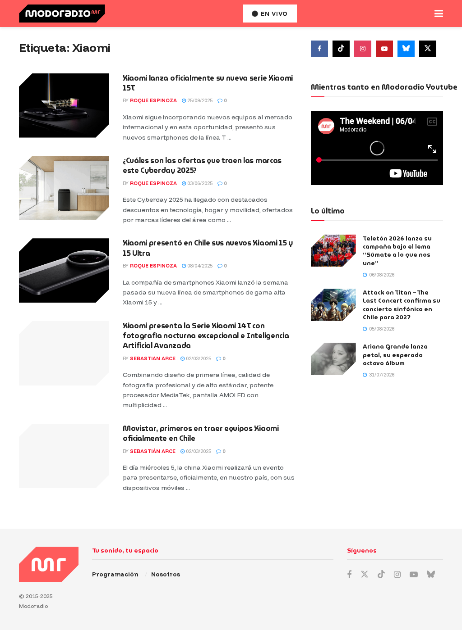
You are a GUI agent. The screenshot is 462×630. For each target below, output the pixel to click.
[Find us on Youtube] (384, 49)
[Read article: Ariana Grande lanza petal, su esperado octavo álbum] (333, 359)
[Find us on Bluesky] (406, 49)
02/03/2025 (198, 358)
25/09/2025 (199, 100)
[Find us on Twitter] (427, 49)
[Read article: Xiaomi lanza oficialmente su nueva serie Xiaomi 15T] (64, 105)
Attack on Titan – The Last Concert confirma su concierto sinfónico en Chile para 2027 (401, 305)
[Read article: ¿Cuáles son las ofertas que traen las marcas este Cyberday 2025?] (64, 188)
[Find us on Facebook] (319, 49)
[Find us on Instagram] (362, 49)
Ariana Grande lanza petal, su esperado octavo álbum (395, 354)
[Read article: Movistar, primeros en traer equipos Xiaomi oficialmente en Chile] (64, 456)
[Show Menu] (438, 13)
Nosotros (165, 574)
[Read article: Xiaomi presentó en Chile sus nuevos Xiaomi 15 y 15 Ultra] (64, 270)
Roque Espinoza (153, 100)
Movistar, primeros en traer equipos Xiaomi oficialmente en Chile (201, 433)
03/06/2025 (199, 183)
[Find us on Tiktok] (341, 49)
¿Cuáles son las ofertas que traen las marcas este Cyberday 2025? (202, 165)
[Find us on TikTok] (381, 574)
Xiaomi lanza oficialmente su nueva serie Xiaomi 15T (208, 83)
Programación (115, 574)
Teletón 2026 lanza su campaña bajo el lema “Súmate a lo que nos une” (397, 251)
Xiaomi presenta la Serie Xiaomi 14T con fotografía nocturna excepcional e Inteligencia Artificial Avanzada (206, 336)
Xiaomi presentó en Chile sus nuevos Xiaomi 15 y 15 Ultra (208, 247)
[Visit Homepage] (62, 14)
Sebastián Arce (153, 358)
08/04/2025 (199, 266)
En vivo (273, 13)
